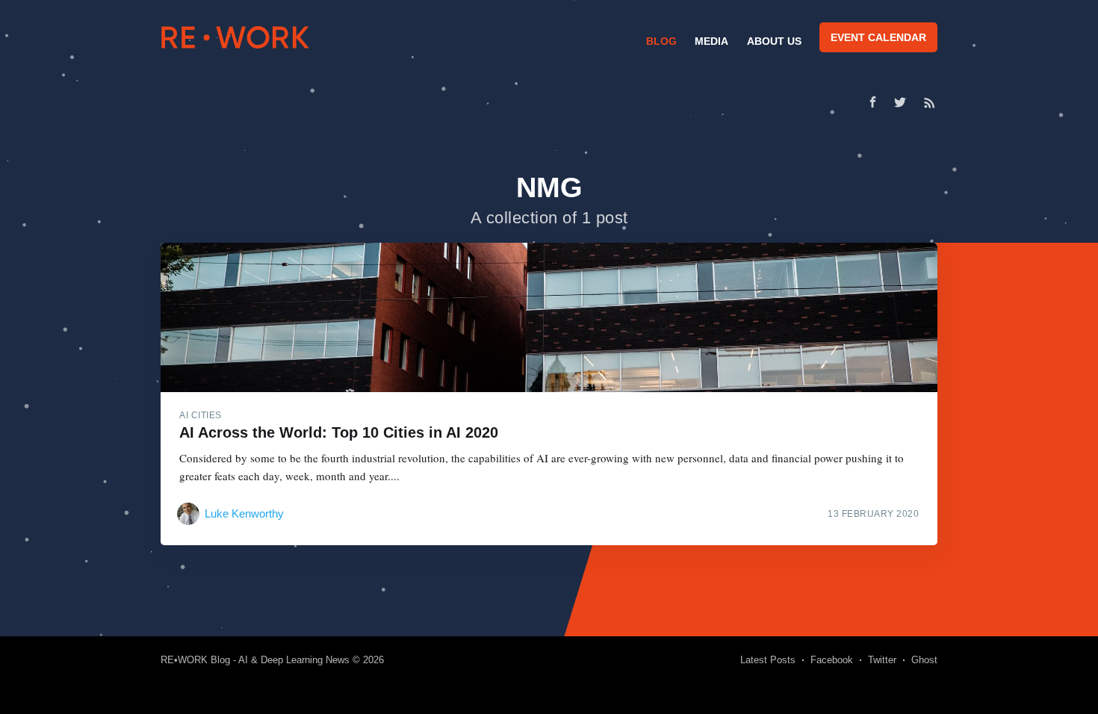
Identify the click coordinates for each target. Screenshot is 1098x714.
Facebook (831, 659)
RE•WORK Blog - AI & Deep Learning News (255, 659)
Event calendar (878, 37)
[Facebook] (873, 102)
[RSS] (929, 102)
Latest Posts (767, 659)
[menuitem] (659, 41)
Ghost (924, 659)
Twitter (882, 659)
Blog (661, 41)
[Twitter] (904, 102)
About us (774, 41)
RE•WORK (235, 37)
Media (711, 41)
